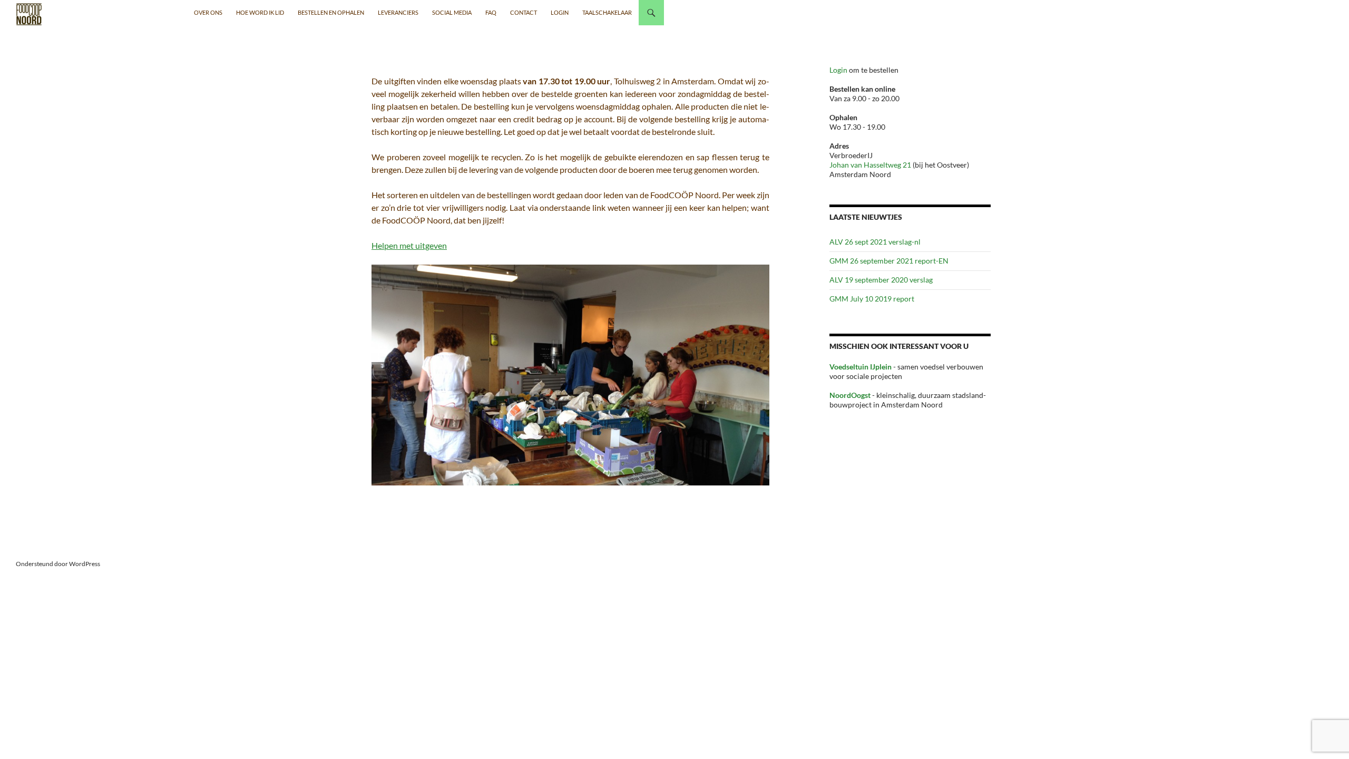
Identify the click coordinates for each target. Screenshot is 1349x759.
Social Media (452, 12)
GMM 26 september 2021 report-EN (889, 260)
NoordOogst (850, 395)
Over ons (208, 12)
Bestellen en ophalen (331, 12)
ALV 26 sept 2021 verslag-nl (875, 241)
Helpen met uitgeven (409, 245)
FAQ (490, 12)
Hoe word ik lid (260, 12)
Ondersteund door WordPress (58, 564)
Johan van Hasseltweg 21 (870, 164)
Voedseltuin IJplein (860, 366)
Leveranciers (398, 12)
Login (839, 69)
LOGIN (560, 12)
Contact (523, 12)
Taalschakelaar (607, 12)
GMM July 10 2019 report (871, 298)
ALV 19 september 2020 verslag (881, 279)
